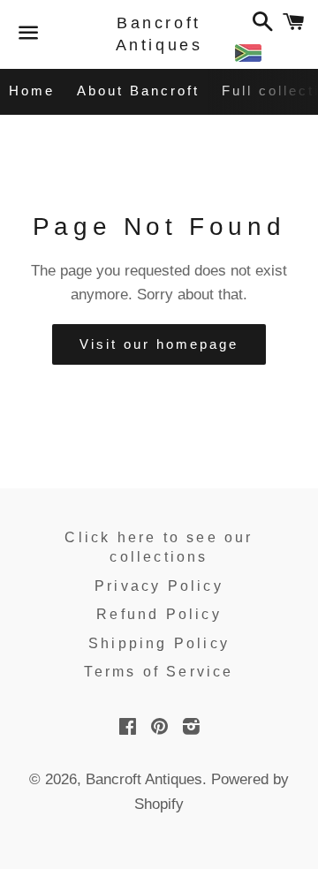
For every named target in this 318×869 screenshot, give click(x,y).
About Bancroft (138, 90)
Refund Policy (159, 614)
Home (32, 90)
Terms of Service (158, 671)
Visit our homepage (159, 343)
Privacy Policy (159, 585)
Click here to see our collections (158, 547)
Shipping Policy (159, 643)
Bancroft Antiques (159, 34)
